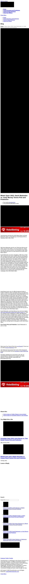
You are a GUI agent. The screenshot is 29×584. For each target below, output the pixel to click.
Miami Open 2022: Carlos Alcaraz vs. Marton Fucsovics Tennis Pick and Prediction (13, 508)
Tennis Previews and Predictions (16, 551)
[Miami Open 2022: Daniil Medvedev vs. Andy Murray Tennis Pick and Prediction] (5, 530)
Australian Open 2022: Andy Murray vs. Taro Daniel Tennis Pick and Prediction (14, 439)
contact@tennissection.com (12, 571)
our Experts (20, 346)
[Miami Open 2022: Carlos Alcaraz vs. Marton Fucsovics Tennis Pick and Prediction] (5, 506)
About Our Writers (16, 553)
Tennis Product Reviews (16, 552)
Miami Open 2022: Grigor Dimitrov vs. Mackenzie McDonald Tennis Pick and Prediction (15, 540)
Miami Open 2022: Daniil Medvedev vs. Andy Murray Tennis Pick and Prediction (15, 532)
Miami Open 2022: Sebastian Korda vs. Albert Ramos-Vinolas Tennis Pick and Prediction (14, 516)
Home (2, 26)
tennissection (12, 202)
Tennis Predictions (9, 347)
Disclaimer (15, 554)
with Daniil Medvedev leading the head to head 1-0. (13, 312)
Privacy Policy (15, 555)
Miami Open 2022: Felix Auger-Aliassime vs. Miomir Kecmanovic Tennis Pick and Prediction (15, 524)
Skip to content (4, 1)
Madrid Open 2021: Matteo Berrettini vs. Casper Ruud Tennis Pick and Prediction (13, 457)
